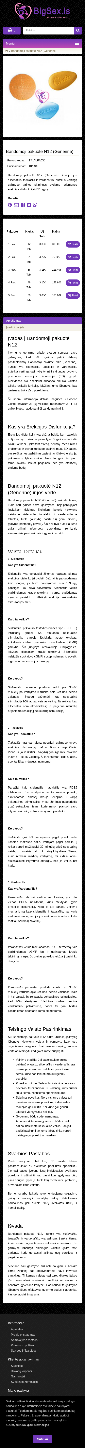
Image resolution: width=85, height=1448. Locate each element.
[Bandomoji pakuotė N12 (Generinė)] (42, 96)
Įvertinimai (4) (15, 327)
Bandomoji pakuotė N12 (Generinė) (34, 50)
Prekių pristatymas (23, 1334)
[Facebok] (22, 205)
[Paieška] (78, 30)
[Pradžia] (6, 50)
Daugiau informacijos (35, 1425)
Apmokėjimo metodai (24, 1340)
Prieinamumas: (16, 166)
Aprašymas (13, 320)
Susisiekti (17, 1365)
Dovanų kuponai (21, 1371)
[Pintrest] (10, 205)
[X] (28, 205)
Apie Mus (17, 1329)
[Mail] (15, 205)
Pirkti (74, 244)
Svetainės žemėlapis (24, 1381)
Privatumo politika (22, 1345)
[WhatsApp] (34, 205)
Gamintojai (18, 1376)
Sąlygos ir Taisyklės (24, 1350)
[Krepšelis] (12, 30)
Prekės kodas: (16, 160)
